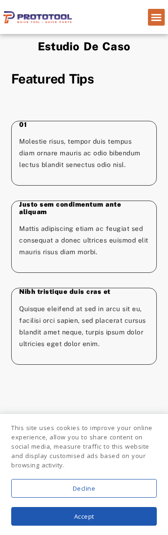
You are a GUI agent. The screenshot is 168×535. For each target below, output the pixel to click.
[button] (156, 17)
